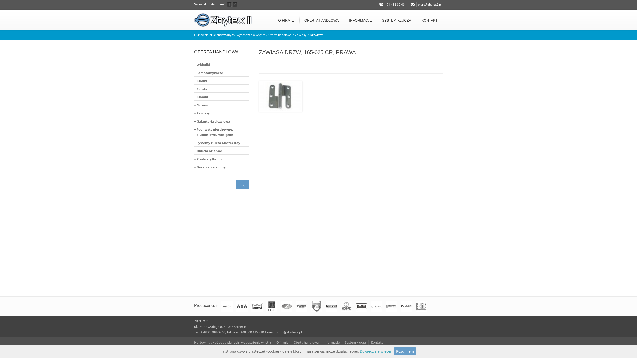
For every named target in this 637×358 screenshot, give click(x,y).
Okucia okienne (209, 151)
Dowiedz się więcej (375, 351)
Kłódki (202, 81)
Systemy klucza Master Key (218, 143)
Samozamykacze (210, 73)
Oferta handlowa (321, 20)
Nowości (203, 105)
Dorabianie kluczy (211, 167)
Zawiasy (300, 35)
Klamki (202, 97)
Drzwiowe (316, 35)
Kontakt (430, 20)
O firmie (286, 20)
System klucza (396, 20)
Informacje (360, 20)
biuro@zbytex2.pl (430, 4)
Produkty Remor (210, 159)
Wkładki (203, 64)
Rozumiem (405, 351)
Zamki (202, 89)
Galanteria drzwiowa (213, 121)
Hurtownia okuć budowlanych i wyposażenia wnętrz (229, 35)
